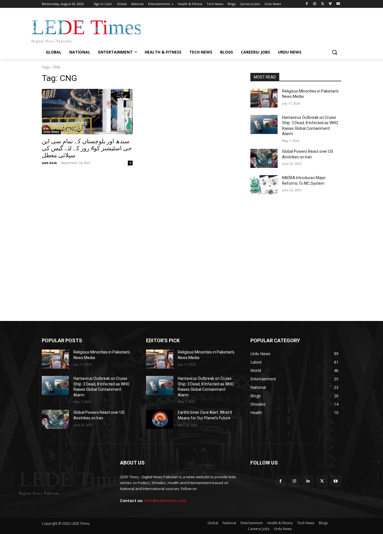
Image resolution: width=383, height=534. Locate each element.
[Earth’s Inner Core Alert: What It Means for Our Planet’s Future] (159, 419)
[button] (334, 52)
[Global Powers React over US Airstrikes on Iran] (264, 158)
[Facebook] (307, 4)
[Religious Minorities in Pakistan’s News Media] (264, 98)
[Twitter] (322, 4)
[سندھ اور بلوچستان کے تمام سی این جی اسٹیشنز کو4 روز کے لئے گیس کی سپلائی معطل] (87, 111)
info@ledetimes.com (165, 500)
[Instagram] (315, 4)
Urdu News (51, 132)
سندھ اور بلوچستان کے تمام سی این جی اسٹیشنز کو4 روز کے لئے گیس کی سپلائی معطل (87, 148)
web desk (49, 163)
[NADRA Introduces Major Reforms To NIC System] (264, 184)
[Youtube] (338, 4)
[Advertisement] (191, 224)
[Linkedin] (308, 480)
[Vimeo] (330, 4)
